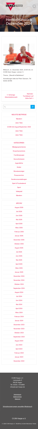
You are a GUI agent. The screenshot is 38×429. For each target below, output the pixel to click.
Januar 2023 (19, 357)
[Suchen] (33, 107)
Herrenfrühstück (19, 159)
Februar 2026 (19, 232)
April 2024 (19, 308)
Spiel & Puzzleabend (19, 183)
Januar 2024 (19, 320)
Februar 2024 (19, 316)
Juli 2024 (19, 296)
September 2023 (19, 337)
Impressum (17, 394)
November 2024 (19, 280)
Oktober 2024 (19, 284)
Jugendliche (19, 163)
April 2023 (19, 349)
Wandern (19, 119)
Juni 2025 (19, 256)
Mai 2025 (19, 260)
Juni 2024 (19, 300)
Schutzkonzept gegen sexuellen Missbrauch (17, 406)
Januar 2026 (19, 236)
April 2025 (19, 264)
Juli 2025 (19, 252)
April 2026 (19, 223)
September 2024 (19, 288)
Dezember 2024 (19, 276)
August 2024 (19, 292)
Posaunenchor (19, 175)
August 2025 (19, 248)
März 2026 (19, 227)
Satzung (17, 399)
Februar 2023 (19, 353)
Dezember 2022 (19, 361)
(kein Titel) (19, 123)
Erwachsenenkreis (19, 151)
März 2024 (19, 312)
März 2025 (19, 268)
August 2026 (19, 207)
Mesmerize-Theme (31, 423)
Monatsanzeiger (19, 171)
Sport (19, 187)
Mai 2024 (19, 304)
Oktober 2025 (19, 244)
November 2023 (19, 328)
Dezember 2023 (19, 324)
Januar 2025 (19, 272)
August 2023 (19, 341)
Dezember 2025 (19, 240)
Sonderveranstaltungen (19, 179)
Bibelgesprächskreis (19, 147)
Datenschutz (17, 397)
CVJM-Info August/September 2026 (19, 127)
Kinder (19, 167)
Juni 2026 (19, 215)
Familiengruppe (19, 155)
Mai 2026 (19, 219)
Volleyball (19, 191)
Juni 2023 (19, 345)
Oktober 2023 (19, 333)
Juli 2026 (19, 211)
